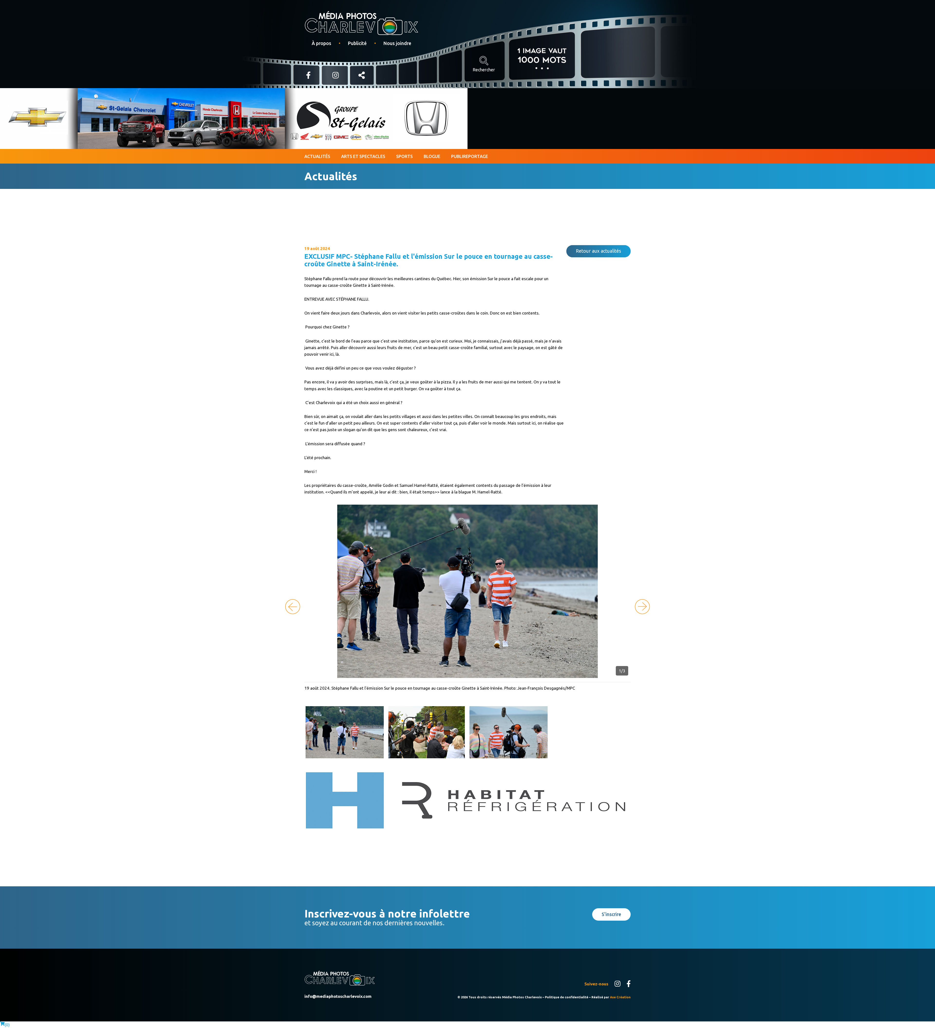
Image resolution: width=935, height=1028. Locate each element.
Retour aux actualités (598, 251)
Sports (404, 156)
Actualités (317, 156)
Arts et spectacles (363, 156)
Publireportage (469, 156)
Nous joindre (397, 43)
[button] (642, 606)
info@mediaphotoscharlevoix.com (338, 996)
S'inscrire (611, 914)
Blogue (432, 156)
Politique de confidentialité (566, 997)
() (7, 1024)
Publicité (357, 43)
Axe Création (620, 997)
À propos (321, 43)
